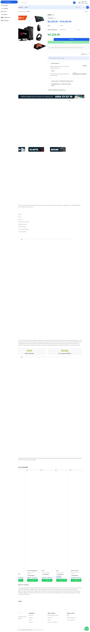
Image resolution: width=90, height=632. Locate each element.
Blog (68, 615)
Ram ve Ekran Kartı (52, 29)
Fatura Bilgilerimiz (71, 620)
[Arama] (74, 2)
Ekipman (31, 622)
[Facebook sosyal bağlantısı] (85, 54)
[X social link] (87, 54)
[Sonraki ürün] (88, 11)
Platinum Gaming (45, 572)
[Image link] (36, 149)
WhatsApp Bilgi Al (69, 42)
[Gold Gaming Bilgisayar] (32, 519)
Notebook (31, 617)
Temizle (79, 29)
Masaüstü (29, 572)
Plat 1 (43, 570)
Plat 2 (57, 570)
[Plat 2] (61, 519)
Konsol (30, 620)
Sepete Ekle (71, 39)
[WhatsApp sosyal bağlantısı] (88, 54)
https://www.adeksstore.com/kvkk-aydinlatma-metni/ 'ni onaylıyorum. (67, 47)
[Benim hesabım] (83, 7)
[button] (68, 42)
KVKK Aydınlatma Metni (53, 615)
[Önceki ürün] (84, 11)
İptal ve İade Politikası (52, 622)
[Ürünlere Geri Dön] (86, 11)
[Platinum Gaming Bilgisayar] (76, 519)
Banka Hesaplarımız (71, 617)
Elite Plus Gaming (21, 11)
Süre (49, 25)
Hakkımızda (50, 617)
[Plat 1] (47, 519)
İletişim (49, 620)
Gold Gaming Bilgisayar (32, 570)
